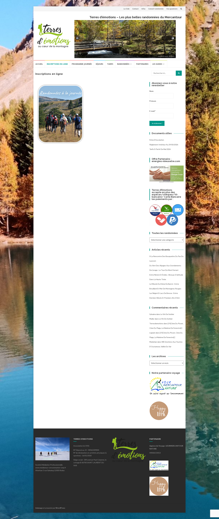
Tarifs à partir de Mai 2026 (160, 149)
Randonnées (123, 64)
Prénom (152, 101)
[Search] (179, 73)
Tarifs (110, 64)
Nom (151, 91)
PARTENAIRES (142, 64)
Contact (135, 9)
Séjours (99, 64)
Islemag (38, 508)
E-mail (152, 111)
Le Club (126, 9)
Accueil (39, 64)
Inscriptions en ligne (57, 64)
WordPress (60, 508)
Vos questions (171, 9)
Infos (143, 9)
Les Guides (157, 64)
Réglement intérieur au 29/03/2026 (163, 145)
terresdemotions (156, 323)
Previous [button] (77, 38)
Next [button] (173, 38)
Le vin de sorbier (167, 314)
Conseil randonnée (155, 9)
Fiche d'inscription (156, 140)
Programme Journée (82, 64)
